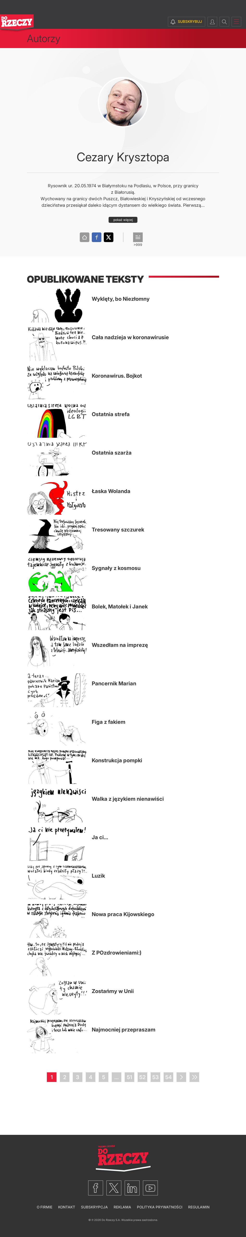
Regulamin (198, 1207)
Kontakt (66, 1207)
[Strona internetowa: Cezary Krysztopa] (84, 237)
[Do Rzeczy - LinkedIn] (132, 1188)
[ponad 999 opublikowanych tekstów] (138, 237)
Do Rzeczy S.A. (111, 1220)
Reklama (122, 1207)
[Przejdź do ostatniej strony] (194, 1077)
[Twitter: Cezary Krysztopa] (108, 237)
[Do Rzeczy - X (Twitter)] (113, 1188)
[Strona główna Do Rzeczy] (17, 23)
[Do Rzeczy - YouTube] (150, 1188)
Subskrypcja (94, 1207)
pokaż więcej (123, 220)
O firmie (44, 1207)
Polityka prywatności (159, 1207)
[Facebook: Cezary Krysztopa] (96, 237)
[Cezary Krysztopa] (123, 102)
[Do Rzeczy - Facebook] (95, 1188)
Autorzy (43, 38)
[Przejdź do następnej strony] (181, 1077)
